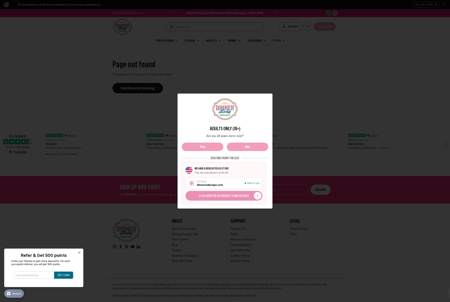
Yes (202, 147)
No (247, 147)
